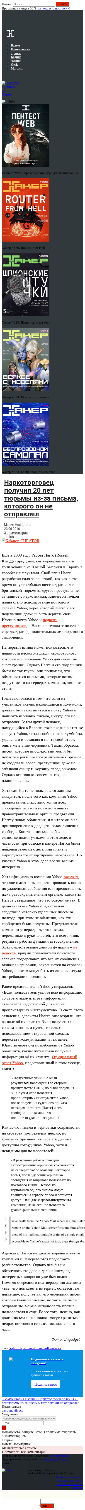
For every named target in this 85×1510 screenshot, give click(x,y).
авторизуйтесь (12, 1410)
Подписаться (45, 1384)
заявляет (70, 876)
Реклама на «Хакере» (69, 1484)
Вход (80, 6)
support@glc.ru (59, 1455)
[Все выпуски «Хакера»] (2, 75)
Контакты (77, 1487)
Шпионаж (54, 1348)
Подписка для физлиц (69, 1477)
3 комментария (16, 533)
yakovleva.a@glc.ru (55, 1459)
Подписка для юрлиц (70, 1480)
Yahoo (13, 1348)
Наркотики (26, 1348)
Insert (47, 1506)
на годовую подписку (53, 8)
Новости (40, 1348)
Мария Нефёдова (17, 525)
